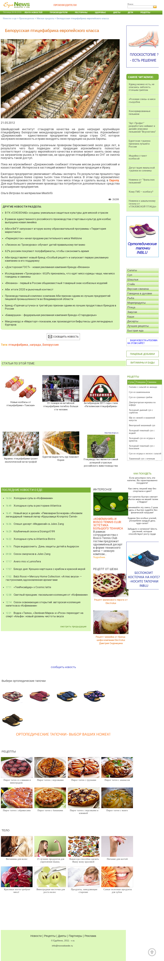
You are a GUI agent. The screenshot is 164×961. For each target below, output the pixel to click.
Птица (131, 307)
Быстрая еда (135, 330)
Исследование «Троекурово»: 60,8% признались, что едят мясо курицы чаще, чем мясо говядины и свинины (60, 275)
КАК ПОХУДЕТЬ (143, 473)
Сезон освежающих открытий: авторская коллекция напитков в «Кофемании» (43, 604)
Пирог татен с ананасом (117, 780)
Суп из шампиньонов (139, 392)
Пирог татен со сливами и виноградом (17, 781)
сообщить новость (63, 667)
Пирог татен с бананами (50, 810)
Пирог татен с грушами (83, 780)
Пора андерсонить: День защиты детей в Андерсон (42, 546)
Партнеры (75, 935)
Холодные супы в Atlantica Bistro (30, 538)
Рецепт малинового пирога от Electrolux (111, 601)
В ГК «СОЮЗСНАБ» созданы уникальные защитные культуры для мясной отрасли (56, 212)
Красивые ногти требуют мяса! (17, 890)
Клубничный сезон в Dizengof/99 (30, 531)
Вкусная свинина (138, 288)
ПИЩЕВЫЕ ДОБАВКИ (142, 354)
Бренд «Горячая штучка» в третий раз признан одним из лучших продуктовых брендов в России (60, 307)
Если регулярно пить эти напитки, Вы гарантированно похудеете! (142, 480)
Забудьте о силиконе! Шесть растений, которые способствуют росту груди (142, 531)
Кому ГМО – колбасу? (141, 191)
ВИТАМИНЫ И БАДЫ (143, 362)
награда (35, 344)
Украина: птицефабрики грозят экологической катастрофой (21, 460)
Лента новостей (33, 12)
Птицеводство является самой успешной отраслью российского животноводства (101, 462)
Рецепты (145, 12)
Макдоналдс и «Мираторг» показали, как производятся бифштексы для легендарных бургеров (59, 323)
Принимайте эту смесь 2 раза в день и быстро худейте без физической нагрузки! (142, 510)
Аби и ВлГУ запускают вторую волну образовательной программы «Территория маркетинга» (55, 230)
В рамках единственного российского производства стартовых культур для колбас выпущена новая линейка (58, 220)
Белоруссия (51, 344)
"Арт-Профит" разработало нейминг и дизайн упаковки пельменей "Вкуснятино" (142, 127)
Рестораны (81, 12)
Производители (59, 12)
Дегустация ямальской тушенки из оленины (142, 169)
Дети (130, 12)
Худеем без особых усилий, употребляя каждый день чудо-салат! (142, 520)
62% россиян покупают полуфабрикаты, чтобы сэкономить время (47, 251)
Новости (36, 935)
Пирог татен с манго (117, 810)
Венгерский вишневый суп (142, 425)
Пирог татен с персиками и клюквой (84, 811)
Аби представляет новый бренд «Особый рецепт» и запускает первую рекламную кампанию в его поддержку (57, 259)
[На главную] (16, 9)
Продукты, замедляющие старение (84, 890)
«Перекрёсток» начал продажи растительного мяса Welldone (43, 238)
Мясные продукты (45, 18)
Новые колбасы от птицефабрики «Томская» (21, 404)
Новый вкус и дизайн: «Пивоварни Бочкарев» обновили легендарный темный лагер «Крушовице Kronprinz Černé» (44, 515)
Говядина (141, 382)
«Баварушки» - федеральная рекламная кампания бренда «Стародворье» (51, 315)
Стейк (131, 284)
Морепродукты (136, 302)
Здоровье (100, 12)
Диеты (116, 12)
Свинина (151, 382)
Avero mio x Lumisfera (23, 561)
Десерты (132, 321)
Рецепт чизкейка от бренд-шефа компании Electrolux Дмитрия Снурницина (111, 640)
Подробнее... (100, 557)
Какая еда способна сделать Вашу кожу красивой (84, 860)
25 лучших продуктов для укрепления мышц (50, 860)
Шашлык (132, 279)
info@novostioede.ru (62, 945)
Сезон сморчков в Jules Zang (28, 553)
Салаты (132, 270)
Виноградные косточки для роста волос (51, 890)
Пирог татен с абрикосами (17, 810)
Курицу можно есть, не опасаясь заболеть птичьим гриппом (141, 87)
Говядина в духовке (139, 293)
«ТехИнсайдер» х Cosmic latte (28, 587)
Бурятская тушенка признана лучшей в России (139, 143)
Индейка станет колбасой (138, 157)
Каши (130, 316)
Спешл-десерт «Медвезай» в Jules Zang (35, 523)
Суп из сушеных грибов (140, 397)
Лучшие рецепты (138, 325)
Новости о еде (9, 18)
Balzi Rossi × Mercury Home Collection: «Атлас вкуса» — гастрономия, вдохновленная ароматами (44, 578)
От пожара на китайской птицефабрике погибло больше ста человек (60, 406)
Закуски (132, 312)
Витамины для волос (17, 859)
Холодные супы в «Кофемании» (29, 498)
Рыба (130, 298)
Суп (129, 274)
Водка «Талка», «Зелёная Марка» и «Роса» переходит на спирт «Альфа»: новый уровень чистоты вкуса (44, 614)
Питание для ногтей (117, 859)
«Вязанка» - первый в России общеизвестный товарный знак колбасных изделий (56, 283)
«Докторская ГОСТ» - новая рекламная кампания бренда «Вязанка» (47, 267)
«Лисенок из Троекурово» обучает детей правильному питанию (45, 244)
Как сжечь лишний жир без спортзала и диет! (142, 489)
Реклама (90, 935)
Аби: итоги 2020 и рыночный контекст (29, 289)
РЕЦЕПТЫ (133, 376)
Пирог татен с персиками (50, 780)
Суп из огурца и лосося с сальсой (145, 453)
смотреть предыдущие (73, 626)
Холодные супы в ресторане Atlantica (33, 505)
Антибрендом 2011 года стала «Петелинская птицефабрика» (101, 405)
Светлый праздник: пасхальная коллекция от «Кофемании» (47, 594)
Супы (131, 382)
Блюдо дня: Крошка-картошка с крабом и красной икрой (45, 569)
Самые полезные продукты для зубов (117, 890)
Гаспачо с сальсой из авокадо (143, 387)
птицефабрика (18, 344)
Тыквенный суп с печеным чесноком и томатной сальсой (143, 459)
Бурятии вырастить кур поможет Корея (61, 458)
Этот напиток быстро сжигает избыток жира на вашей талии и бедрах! (142, 499)
